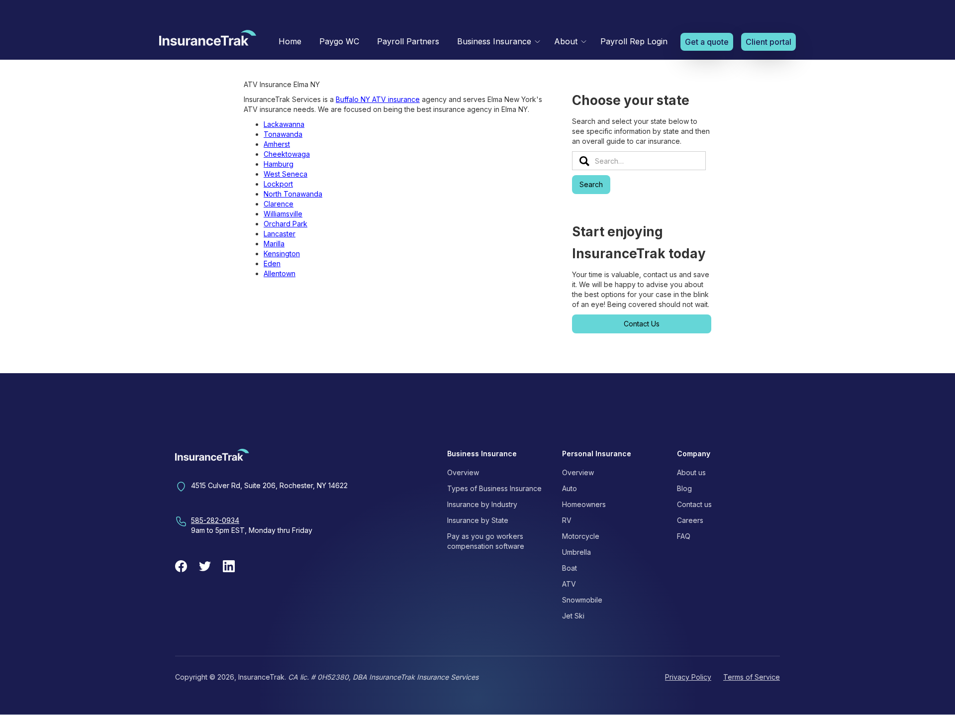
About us (691, 472)
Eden (272, 263)
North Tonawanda (293, 194)
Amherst (277, 144)
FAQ (683, 536)
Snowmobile (582, 600)
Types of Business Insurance (494, 488)
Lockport (278, 184)
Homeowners (584, 504)
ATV (569, 584)
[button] (496, 41)
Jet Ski (573, 616)
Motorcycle (580, 536)
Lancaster (279, 233)
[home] (207, 40)
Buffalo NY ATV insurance (378, 99)
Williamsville (283, 213)
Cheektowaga (287, 154)
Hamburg (278, 164)
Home (290, 41)
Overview (463, 472)
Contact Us (642, 323)
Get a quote (707, 42)
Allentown (279, 273)
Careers (690, 520)
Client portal (768, 42)
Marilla (274, 243)
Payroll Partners (408, 41)
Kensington (282, 253)
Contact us (694, 504)
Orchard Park (285, 223)
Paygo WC (339, 41)
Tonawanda (283, 134)
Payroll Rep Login (634, 41)
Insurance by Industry (482, 504)
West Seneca (285, 174)
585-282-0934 (215, 520)
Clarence (278, 204)
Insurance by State (477, 520)
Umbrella (576, 552)
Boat (569, 568)
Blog (684, 488)
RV (567, 520)
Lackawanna (284, 124)
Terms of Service (751, 677)
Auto (569, 488)
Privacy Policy (688, 677)
